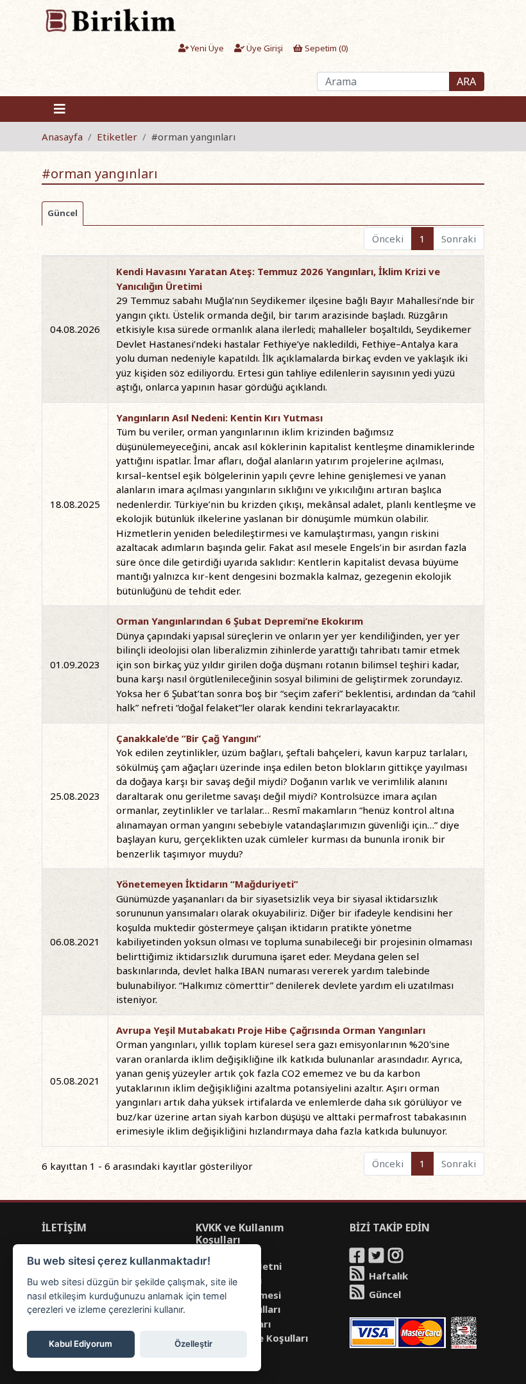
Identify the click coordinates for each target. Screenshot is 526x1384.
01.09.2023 (75, 664)
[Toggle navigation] (60, 109)
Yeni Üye (206, 48)
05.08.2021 (75, 1080)
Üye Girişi (263, 48)
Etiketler (117, 136)
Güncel (383, 1294)
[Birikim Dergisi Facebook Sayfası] (358, 1257)
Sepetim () (325, 48)
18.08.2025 (75, 504)
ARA (466, 81)
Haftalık (387, 1275)
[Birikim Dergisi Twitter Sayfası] (377, 1257)
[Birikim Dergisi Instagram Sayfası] (396, 1257)
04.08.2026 (75, 329)
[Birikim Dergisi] (110, 19)
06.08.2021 (75, 941)
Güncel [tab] (62, 213)
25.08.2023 (75, 795)
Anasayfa (62, 136)
